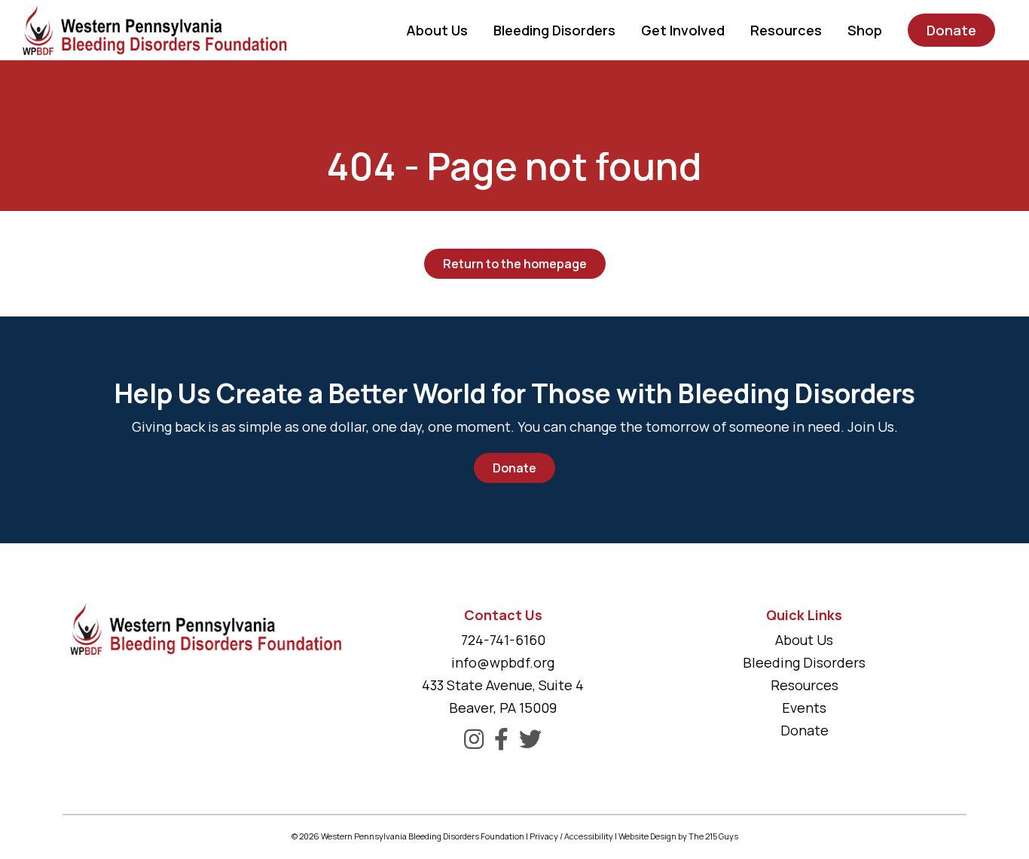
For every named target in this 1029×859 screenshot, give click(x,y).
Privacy (544, 836)
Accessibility (588, 836)
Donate (514, 468)
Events (804, 708)
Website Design (647, 836)
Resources (804, 685)
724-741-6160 (503, 640)
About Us (804, 640)
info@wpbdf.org (502, 662)
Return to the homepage (515, 263)
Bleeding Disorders (804, 662)
